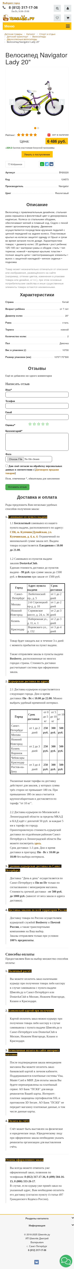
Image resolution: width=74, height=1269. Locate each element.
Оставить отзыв (17, 487)
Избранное (16, 164)
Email (8, 412)
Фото (8, 454)
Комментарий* (13, 431)
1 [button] (35, 128)
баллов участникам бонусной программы (30, 147)
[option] (37, 99)
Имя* (8, 390)
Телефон (10, 401)
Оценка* (10, 425)
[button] (66, 1261)
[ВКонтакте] (51, 164)
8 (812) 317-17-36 (23, 7)
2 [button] (38, 128)
